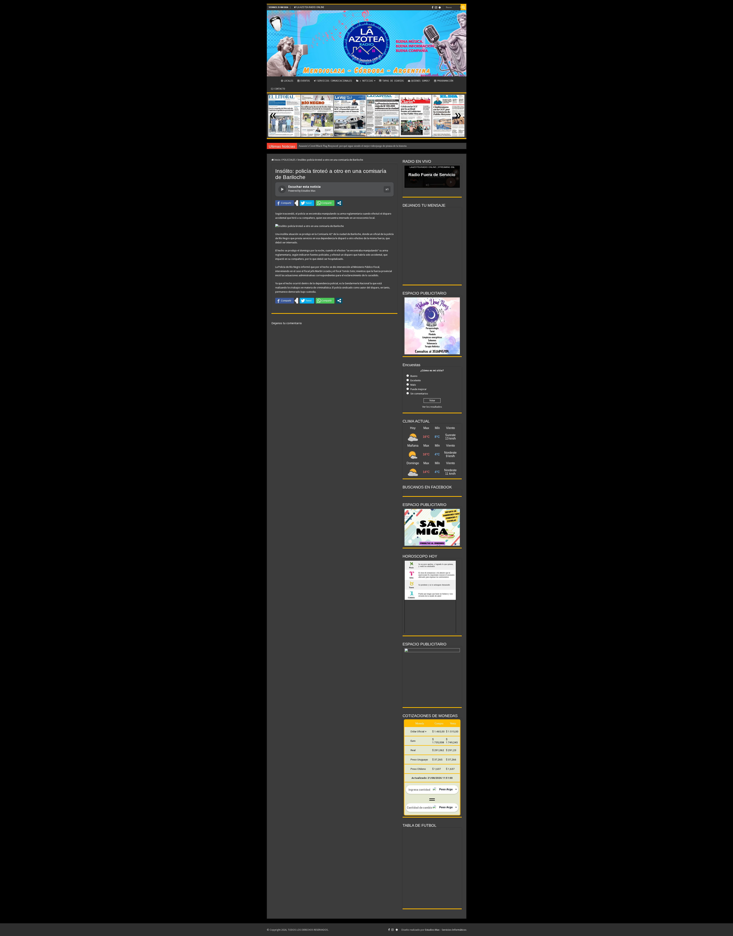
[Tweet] (307, 203)
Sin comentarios (419, 393)
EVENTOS (305, 80)
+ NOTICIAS (366, 80)
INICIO (274, 80)
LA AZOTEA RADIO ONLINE (310, 7)
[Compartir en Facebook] (284, 203)
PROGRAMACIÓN (445, 80)
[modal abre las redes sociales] (339, 203)
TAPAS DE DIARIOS (393, 80)
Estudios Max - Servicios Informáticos (445, 929)
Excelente (415, 380)
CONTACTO (279, 88)
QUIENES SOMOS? (420, 80)
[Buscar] (463, 7)
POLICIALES (289, 159)
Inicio (277, 159)
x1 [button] (387, 189)
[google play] (439, 7)
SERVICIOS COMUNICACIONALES (334, 80)
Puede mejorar (418, 389)
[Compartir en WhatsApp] (325, 203)
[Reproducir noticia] (282, 189)
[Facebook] (432, 7)
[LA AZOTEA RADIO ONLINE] (366, 43)
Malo (413, 384)
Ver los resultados (432, 406)
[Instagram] (436, 7)
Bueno (413, 376)
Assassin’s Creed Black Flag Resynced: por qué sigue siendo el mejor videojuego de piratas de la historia (353, 145)
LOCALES (288, 80)
